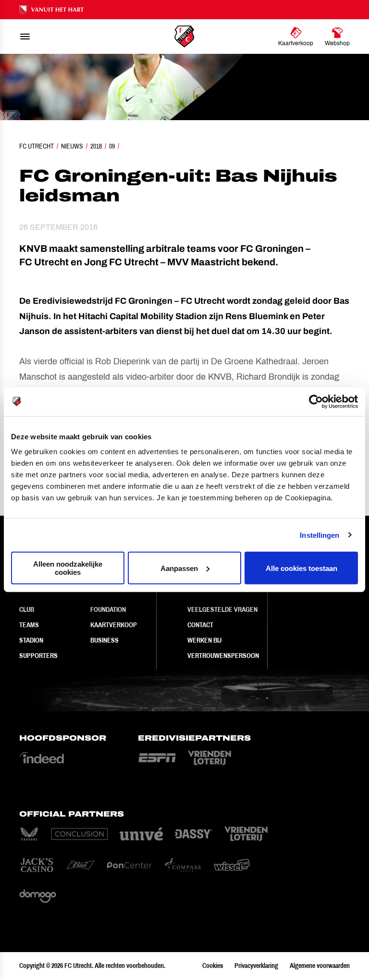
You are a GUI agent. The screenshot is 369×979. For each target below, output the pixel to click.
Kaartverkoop (113, 624)
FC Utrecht (36, 146)
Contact (200, 624)
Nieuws (72, 146)
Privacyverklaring (256, 965)
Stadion (31, 640)
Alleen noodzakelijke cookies (67, 568)
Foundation (108, 609)
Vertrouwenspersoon (223, 655)
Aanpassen (179, 568)
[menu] (25, 36)
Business (104, 640)
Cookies (212, 965)
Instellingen (319, 535)
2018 (96, 146)
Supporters (38, 655)
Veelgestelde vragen (222, 609)
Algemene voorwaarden (320, 965)
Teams (29, 624)
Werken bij (204, 640)
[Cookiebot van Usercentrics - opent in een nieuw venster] (316, 401)
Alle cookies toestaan (301, 568)
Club (26, 609)
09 (112, 146)
